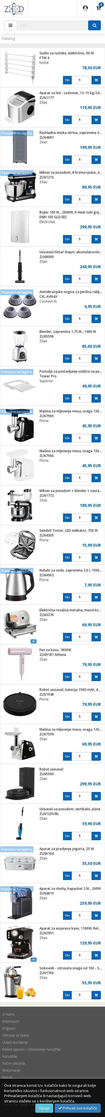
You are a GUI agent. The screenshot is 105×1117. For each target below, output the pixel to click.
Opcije (44, 1108)
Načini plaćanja (13, 1063)
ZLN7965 (46, 416)
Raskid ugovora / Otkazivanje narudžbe (31, 1049)
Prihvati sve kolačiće (79, 1108)
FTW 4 (44, 57)
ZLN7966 (46, 455)
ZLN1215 (46, 177)
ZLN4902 (46, 575)
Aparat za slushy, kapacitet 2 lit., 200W (70, 888)
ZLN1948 (46, 694)
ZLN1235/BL (49, 813)
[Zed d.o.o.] (14, 8)
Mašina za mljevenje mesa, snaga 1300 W (72, 411)
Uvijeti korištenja (15, 1042)
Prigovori (8, 1028)
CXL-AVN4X (48, 296)
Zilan (43, 102)
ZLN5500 (46, 774)
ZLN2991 (46, 933)
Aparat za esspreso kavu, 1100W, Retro (70, 928)
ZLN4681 (46, 137)
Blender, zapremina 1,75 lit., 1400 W (67, 331)
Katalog (8, 38)
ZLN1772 (46, 495)
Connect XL (48, 301)
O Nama (8, 1014)
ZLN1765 (46, 972)
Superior (46, 380)
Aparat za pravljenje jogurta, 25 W (66, 848)
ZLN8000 (46, 256)
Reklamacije (11, 1070)
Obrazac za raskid (15, 1035)
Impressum (10, 1021)
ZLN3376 (46, 614)
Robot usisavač (51, 769)
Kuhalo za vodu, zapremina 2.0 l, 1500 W (71, 570)
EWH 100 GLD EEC (53, 217)
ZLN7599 (46, 734)
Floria (43, 420)
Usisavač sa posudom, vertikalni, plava (69, 809)
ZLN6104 (46, 853)
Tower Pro (48, 376)
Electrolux (47, 221)
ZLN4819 (46, 893)
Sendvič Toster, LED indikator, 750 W (68, 530)
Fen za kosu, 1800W (55, 649)
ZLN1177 (46, 97)
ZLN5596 (46, 336)
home (44, 62)
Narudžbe (9, 1056)
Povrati (7, 1077)
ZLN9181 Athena (52, 654)
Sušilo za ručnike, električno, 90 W (66, 53)
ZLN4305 (46, 535)
